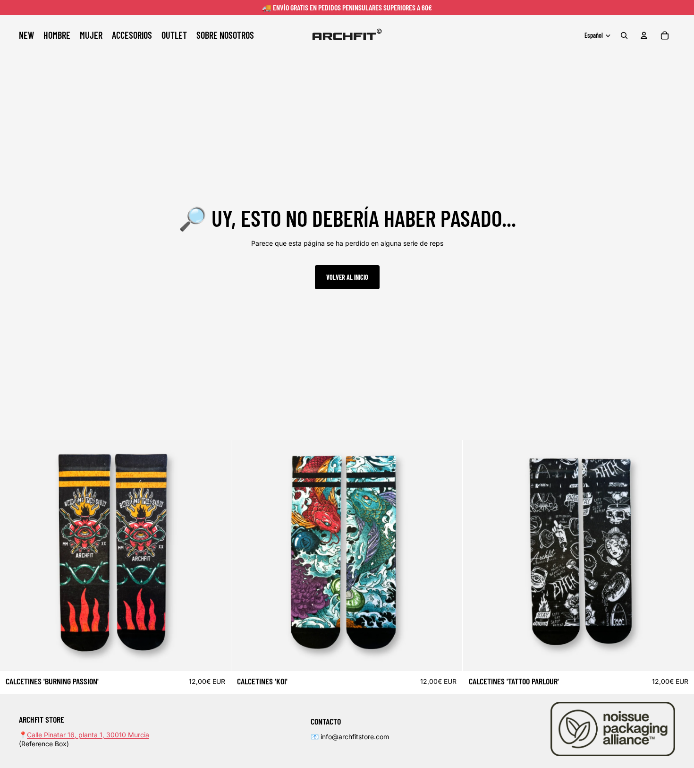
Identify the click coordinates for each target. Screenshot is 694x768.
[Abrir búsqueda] (624, 35)
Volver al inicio (347, 277)
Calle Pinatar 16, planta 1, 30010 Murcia (88, 735)
